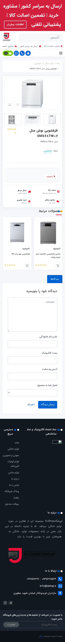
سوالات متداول (12, 504)
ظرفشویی (48, 150)
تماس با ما (14, 485)
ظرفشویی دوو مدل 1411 (44, 254)
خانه (17, 443)
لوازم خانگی (13, 449)
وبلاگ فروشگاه (12, 491)
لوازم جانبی (13, 472)
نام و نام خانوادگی (48, 337)
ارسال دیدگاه (47, 404)
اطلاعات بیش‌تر (15, 24)
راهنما (16, 498)
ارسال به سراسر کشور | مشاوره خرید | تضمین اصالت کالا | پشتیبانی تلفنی (32, 15)
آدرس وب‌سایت (49, 369)
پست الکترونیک (49, 353)
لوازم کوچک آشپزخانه (13, 464)
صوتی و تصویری (11, 455)
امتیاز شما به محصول (47, 385)
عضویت (11, 624)
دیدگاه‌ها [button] (55, 279)
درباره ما (15, 479)
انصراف (31, 404)
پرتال (41, 636)
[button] (28, 53)
